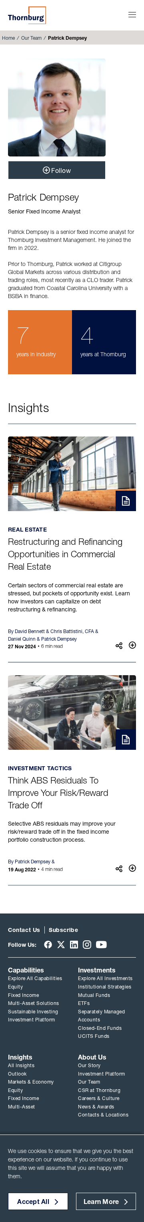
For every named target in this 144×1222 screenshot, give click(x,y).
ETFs (84, 1003)
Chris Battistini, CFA (72, 631)
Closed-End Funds (100, 1028)
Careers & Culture (99, 1098)
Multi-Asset (21, 1107)
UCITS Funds (94, 1036)
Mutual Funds (94, 995)
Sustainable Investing (33, 1012)
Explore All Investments (105, 978)
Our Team (31, 38)
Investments (97, 970)
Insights (20, 1057)
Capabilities (26, 970)
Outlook (17, 1074)
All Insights (21, 1065)
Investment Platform (31, 1020)
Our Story (89, 1065)
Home (8, 38)
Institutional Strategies (104, 987)
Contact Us (24, 930)
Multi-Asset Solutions (33, 1003)
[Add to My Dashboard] (132, 645)
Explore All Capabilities (35, 978)
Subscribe (63, 930)
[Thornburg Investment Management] (27, 15)
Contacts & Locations (103, 1115)
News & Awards (96, 1107)
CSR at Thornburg (99, 1090)
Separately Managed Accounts (101, 1016)
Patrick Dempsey (59, 639)
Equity (15, 987)
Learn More (101, 1202)
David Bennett (30, 631)
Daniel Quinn (22, 639)
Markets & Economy (31, 1082)
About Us (92, 1057)
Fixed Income (23, 995)
